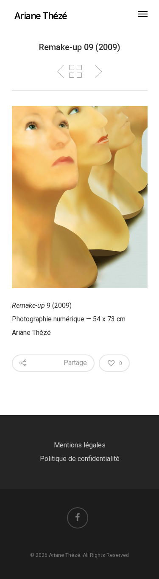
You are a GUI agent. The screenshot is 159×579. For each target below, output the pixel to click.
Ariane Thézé (40, 15)
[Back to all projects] (75, 72)
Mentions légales (80, 445)
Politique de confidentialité (80, 459)
